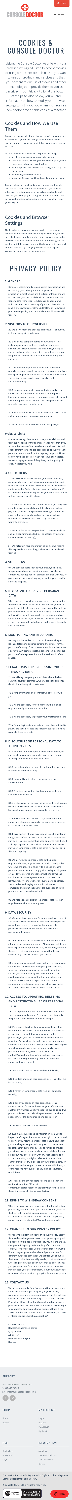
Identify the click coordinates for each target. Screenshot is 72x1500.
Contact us (7, 1451)
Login (41, 1418)
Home (5, 1418)
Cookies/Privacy (46, 1459)
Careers (42, 1464)
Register (42, 1422)
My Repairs (43, 1431)
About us (43, 1451)
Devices (6, 1422)
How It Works (8, 1455)
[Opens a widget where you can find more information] (59, 1494)
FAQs (5, 1459)
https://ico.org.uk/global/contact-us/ (29, 1315)
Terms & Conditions (47, 1455)
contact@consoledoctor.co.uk (44, 1301)
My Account (44, 1426)
